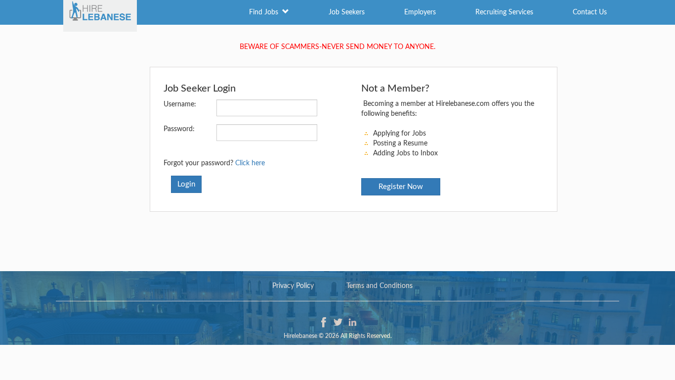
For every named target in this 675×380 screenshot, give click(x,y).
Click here (250, 163)
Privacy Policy (293, 286)
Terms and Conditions (379, 286)
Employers (420, 12)
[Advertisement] (337, 236)
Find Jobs (265, 12)
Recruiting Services (504, 12)
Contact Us (590, 12)
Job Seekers (347, 12)
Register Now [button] (401, 186)
